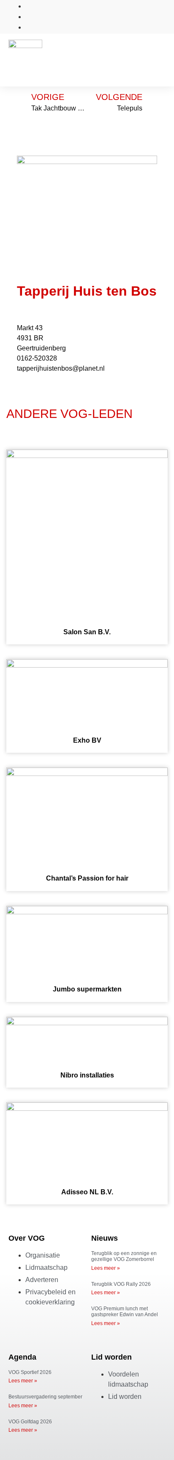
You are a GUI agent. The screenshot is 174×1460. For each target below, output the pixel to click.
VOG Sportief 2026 (30, 1372)
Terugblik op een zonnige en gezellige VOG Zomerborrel (124, 1256)
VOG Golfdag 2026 (30, 1422)
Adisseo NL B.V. (87, 1192)
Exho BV (87, 740)
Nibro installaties (87, 1075)
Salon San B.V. (87, 632)
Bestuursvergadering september (45, 1397)
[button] (160, 54)
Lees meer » (105, 1268)
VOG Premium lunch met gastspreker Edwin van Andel (124, 1311)
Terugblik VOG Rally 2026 (121, 1284)
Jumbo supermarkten (87, 989)
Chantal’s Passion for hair (87, 878)
